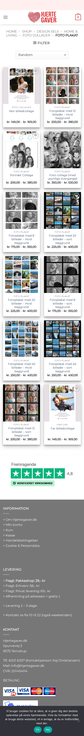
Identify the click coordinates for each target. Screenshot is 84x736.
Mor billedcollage (21, 111)
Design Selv (48, 31)
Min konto (14, 525)
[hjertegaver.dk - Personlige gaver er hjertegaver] (42, 17)
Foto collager (36, 35)
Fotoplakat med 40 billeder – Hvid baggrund (21, 367)
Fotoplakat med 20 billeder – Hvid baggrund (21, 303)
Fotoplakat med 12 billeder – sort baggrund (21, 432)
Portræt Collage (21, 175)
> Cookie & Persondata (21, 546)
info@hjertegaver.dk (27, 666)
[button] (5, 17)
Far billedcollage (62, 428)
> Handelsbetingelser (20, 540)
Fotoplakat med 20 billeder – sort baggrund (62, 239)
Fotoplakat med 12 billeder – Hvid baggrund (62, 114)
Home (11, 31)
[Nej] (78, 722)
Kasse (10, 535)
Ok (38, 729)
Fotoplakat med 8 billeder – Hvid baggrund (21, 239)
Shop (27, 31)
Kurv (9, 530)
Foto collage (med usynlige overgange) (62, 177)
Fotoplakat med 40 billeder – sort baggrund (62, 367)
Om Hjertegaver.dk (21, 520)
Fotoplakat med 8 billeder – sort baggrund (62, 303)
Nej (48, 729)
